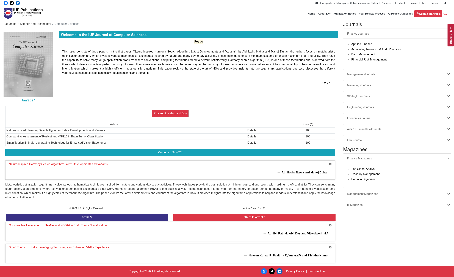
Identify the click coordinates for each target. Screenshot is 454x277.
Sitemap (435, 3)
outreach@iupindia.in (300, 3)
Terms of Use (317, 271)
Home (311, 13)
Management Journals (361, 74)
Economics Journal (359, 118)
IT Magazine (355, 205)
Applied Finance (361, 44)
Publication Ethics (344, 13)
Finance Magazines (359, 158)
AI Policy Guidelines (400, 13)
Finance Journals (358, 33)
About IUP (324, 13)
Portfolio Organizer (363, 179)
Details (251, 130)
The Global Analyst (363, 168)
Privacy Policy (295, 271)
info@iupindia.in (326, 3)
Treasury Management (365, 174)
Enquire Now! (450, 35)
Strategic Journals (358, 96)
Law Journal (354, 140)
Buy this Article (254, 217)
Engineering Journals (360, 107)
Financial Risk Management (369, 59)
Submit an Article (430, 13)
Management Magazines (362, 194)
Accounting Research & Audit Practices (376, 49)
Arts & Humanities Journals (364, 129)
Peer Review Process (372, 13)
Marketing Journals (359, 85)
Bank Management (363, 54)
